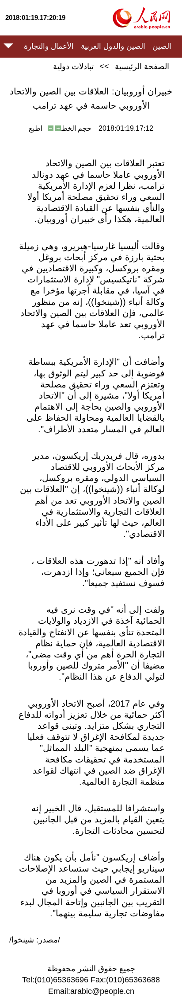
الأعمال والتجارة (49, 46)
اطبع (35, 128)
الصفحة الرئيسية (142, 66)
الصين (161, 46)
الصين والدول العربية (113, 46)
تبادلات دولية (73, 66)
